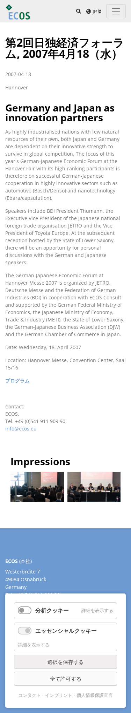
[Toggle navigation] (116, 11)
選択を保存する (65, 661)
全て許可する (65, 678)
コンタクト (29, 695)
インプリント (58, 695)
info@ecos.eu (21, 428)
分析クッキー (52, 610)
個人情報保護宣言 (95, 695)
